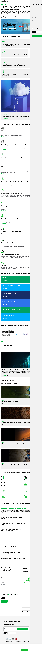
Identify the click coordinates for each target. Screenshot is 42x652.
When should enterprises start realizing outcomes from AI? (17, 422)
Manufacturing (5, 499)
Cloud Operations (7, 206)
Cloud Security (6, 169)
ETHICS (25, 641)
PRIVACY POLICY (18, 641)
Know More (3, 136)
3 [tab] (7, 375)
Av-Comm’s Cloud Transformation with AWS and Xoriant (18, 369)
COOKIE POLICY (13, 641)
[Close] (40, 646)
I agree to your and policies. (10, 594)
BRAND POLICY (28, 641)
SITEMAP (22, 641)
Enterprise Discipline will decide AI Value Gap (13, 443)
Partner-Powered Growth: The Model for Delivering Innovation (18, 464)
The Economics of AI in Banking (10, 401)
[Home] (4, 2)
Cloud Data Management (9, 219)
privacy (9, 594)
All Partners (3, 341)
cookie (14, 594)
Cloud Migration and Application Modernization (17, 145)
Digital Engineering (5, 479)
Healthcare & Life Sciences (8, 493)
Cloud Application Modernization (12, 193)
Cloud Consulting (6, 132)
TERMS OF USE (8, 641)
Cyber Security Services (7, 486)
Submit (3, 601)
